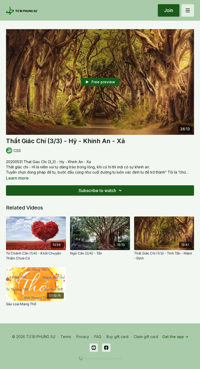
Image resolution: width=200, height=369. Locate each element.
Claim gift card (146, 336)
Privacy (82, 336)
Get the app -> (175, 336)
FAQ (97, 336)
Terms (65, 336)
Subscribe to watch (97, 190)
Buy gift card (117, 336)
